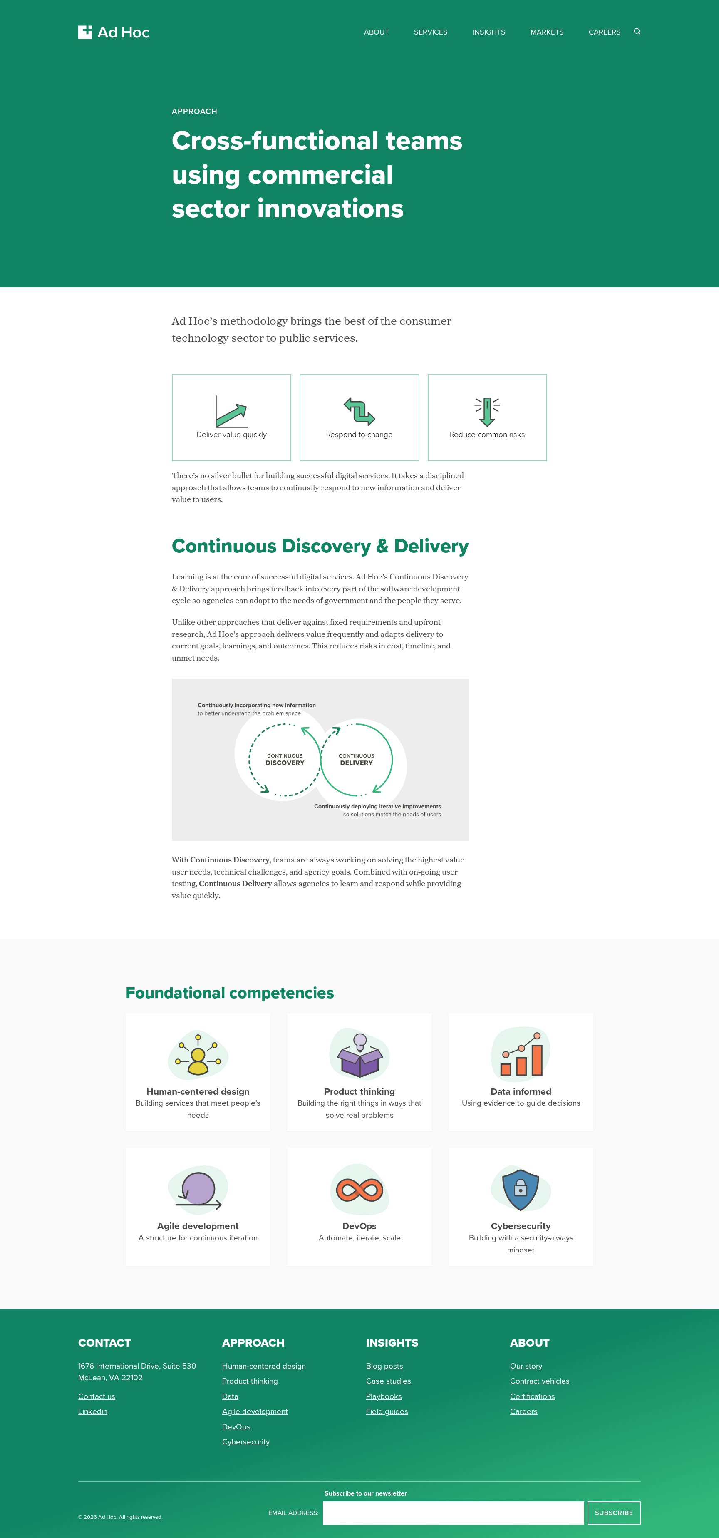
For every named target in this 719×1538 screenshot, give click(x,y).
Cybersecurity (246, 1442)
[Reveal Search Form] (637, 31)
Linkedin (92, 1411)
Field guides (387, 1411)
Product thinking (250, 1381)
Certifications (532, 1396)
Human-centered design (264, 1366)
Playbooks (384, 1396)
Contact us (96, 1396)
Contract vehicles (540, 1381)
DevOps (236, 1427)
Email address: (293, 1513)
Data (230, 1396)
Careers (524, 1411)
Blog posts (384, 1366)
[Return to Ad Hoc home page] (114, 22)
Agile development (255, 1411)
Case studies (388, 1381)
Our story (526, 1366)
